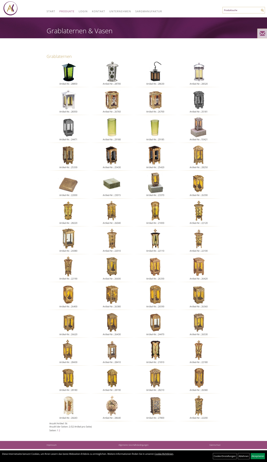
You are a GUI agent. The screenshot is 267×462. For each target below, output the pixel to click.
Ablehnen (244, 456)
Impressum (51, 445)
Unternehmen (120, 11)
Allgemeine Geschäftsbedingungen (133, 445)
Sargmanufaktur (148, 11)
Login (83, 11)
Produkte (67, 11)
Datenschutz (214, 445)
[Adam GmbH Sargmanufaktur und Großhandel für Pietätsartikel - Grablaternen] (23, 8)
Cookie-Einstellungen (225, 456)
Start (51, 11)
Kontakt (98, 11)
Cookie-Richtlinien (163, 453)
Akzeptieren (258, 456)
